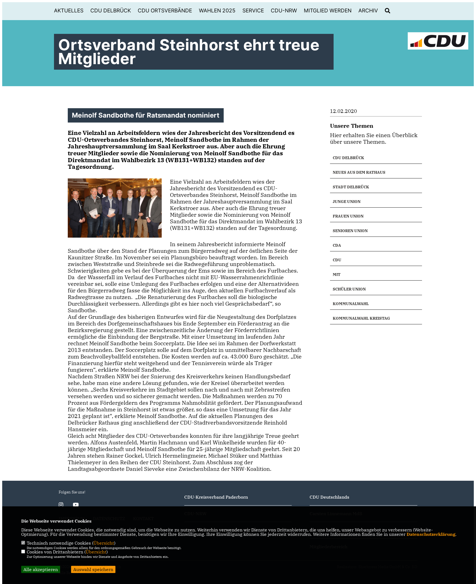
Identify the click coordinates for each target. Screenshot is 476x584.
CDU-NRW (284, 10)
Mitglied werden (327, 10)
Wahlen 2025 (217, 10)
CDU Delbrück (110, 10)
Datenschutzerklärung (431, 534)
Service (253, 10)
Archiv (368, 10)
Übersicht (103, 543)
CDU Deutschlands (329, 497)
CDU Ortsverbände (165, 10)
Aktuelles (68, 10)
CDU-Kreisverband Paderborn (216, 497)
